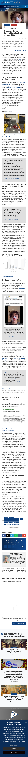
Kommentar (14, 24)
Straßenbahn (15, 524)
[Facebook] (18, 719)
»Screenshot (7, 337)
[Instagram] (15, 719)
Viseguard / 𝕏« (16, 337)
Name (3, 605)
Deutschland (7, 24)
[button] (26, 6)
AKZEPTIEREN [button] (14, 752)
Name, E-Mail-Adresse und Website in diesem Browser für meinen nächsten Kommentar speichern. (14, 619)
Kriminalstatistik (9, 522)
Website (3, 612)
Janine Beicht (8, 26)
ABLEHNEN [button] (14, 749)
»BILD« (20, 59)
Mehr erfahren (16, 743)
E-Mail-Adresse (17, 605)
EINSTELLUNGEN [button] (14, 745)
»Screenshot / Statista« (7, 276)
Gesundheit (14, 667)
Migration (11, 517)
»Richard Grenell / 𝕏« (7, 388)
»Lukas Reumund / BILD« (11, 178)
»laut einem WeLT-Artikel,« (14, 87)
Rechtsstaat (8, 520)
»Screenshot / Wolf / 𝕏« (8, 136)
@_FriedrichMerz (9, 372)
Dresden (16, 522)
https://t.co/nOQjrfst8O (11, 378)
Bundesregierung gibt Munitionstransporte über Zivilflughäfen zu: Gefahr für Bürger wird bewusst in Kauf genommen (18, 9)
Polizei (6, 517)
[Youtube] (12, 719)
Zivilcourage (8, 524)
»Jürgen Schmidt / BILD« (11, 220)
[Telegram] (6, 719)
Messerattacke (15, 520)
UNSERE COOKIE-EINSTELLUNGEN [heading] (14, 723)
